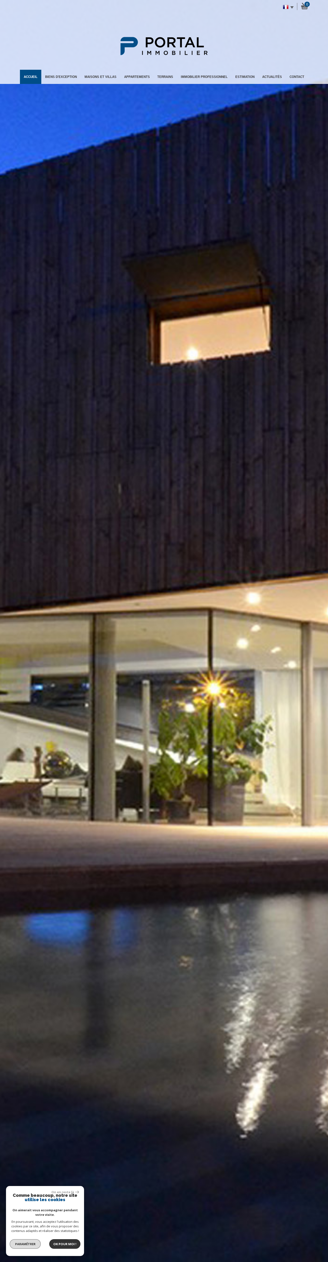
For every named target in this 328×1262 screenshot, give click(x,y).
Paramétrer (25, 1244)
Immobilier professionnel (204, 77)
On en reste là (62, 1192)
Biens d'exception (61, 77)
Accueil (30, 77)
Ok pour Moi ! (64, 1244)
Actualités (272, 77)
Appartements (137, 77)
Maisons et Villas (100, 77)
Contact (297, 77)
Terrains (165, 77)
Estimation (245, 77)
